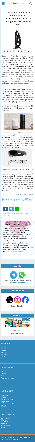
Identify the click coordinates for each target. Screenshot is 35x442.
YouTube (6, 423)
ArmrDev (4, 439)
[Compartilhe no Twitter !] (11, 209)
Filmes (3, 397)
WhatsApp (21, 282)
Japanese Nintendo (26, 195)
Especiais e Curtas (7, 399)
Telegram (13, 282)
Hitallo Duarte (13, 439)
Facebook (6, 419)
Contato (4, 352)
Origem (3, 350)
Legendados (5, 402)
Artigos (3, 374)
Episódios (4, 395)
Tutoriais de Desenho (8, 378)
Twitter (5, 421)
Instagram (6, 425)
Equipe (3, 348)
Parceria (4, 354)
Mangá (3, 406)
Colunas (4, 376)
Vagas (3, 356)
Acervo (3, 371)
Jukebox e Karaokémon (9, 404)
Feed (4, 427)
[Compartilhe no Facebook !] (5, 209)
